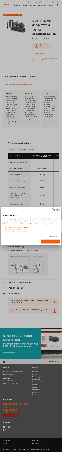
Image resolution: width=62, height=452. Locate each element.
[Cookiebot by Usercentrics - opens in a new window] (53, 209)
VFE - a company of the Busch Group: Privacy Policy (19, 231)
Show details (53, 236)
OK (50, 241)
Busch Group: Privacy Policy (12, 229)
